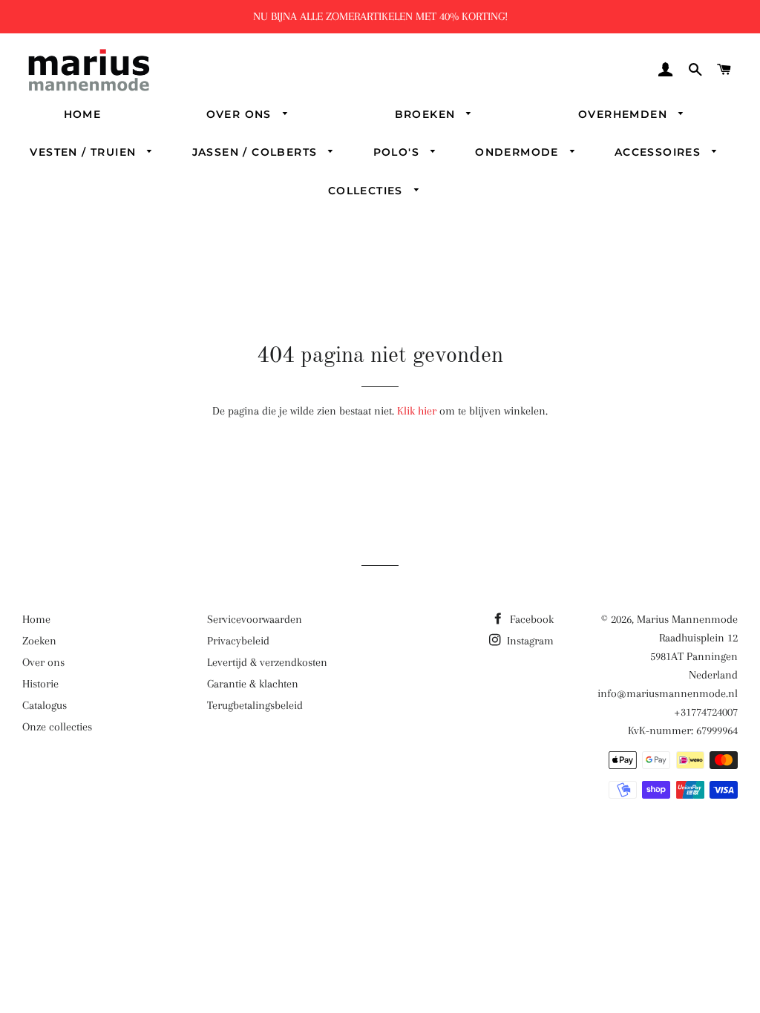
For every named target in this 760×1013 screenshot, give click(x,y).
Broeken (427, 114)
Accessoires (660, 152)
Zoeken (39, 640)
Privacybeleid (238, 640)
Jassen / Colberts (256, 152)
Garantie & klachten (252, 683)
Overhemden (624, 114)
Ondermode (519, 152)
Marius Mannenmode (687, 619)
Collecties (367, 190)
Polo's (398, 152)
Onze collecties (57, 726)
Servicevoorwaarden (254, 619)
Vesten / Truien (85, 152)
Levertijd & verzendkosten (267, 662)
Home (83, 114)
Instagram (529, 640)
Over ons (241, 114)
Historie (40, 683)
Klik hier (416, 411)
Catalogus (44, 705)
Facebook (530, 619)
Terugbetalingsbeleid (255, 705)
